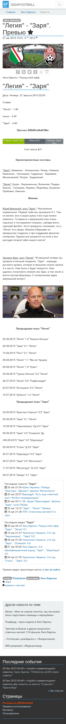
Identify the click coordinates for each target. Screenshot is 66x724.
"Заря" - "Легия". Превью (36, 508)
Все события (57, 690)
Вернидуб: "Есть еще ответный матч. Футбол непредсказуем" (31, 495)
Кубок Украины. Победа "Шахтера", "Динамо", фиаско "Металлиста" (30, 488)
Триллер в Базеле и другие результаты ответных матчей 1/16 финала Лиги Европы (30, 630)
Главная (10, 12)
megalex (31, 668)
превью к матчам (14, 585)
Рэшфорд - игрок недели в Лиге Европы (28, 621)
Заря (8, 581)
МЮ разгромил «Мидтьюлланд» (23, 645)
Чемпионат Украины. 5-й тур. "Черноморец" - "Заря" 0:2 (30, 534)
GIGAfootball (23, 4)
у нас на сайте (51, 569)
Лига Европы (28, 12)
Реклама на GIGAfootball (18, 702)
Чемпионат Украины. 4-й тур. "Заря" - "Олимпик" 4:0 (30, 541)
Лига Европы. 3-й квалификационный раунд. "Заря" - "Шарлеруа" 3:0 (32, 550)
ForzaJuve (19, 578)
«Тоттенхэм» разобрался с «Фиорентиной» (30, 639)
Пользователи (11, 713)
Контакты (8, 709)
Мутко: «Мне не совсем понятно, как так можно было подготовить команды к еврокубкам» (32, 613)
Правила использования (17, 706)
